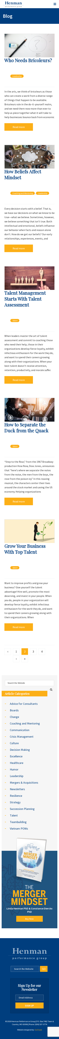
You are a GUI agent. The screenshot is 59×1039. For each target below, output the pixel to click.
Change (14, 717)
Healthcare (16, 763)
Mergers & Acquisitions (24, 782)
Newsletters (17, 789)
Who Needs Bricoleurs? (28, 60)
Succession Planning (22, 809)
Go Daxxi (38, 1029)
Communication (19, 730)
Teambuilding (18, 822)
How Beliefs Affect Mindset (22, 174)
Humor (14, 769)
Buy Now (29, 918)
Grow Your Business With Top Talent (25, 549)
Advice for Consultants (24, 704)
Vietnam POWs (19, 828)
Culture (14, 743)
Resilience (16, 796)
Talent (14, 320)
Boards (14, 710)
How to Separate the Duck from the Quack (26, 427)
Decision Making (20, 750)
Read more (19, 127)
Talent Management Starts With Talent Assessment (25, 299)
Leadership (17, 76)
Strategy (15, 802)
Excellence (16, 756)
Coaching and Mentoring (22, 193)
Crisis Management (21, 736)
